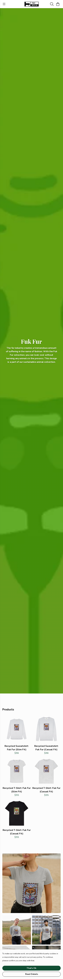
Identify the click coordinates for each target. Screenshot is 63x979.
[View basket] (58, 4)
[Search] (52, 4)
